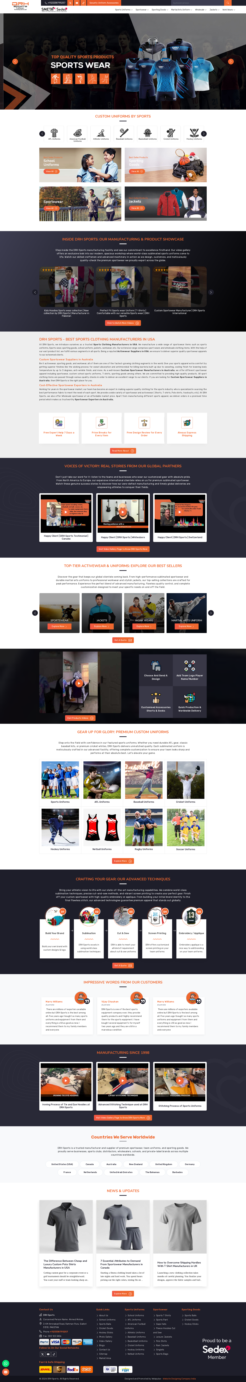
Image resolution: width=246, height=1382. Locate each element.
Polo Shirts (161, 1341)
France (67, 1172)
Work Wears (228, 10)
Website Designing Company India (179, 1379)
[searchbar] (228, 3)
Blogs (102, 1345)
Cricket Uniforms (135, 1345)
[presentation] (35, 292)
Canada (90, 1164)
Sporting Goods (159, 10)
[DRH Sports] (20, 6)
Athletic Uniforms (136, 1332)
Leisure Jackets (163, 1337)
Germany (190, 1164)
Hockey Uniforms (135, 1350)
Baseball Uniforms (136, 1337)
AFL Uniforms (134, 1320)
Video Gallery (105, 1341)
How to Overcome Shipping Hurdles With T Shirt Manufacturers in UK (179, 1264)
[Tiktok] (83, 3)
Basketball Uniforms (137, 1341)
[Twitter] (70, 3)
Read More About (120, 451)
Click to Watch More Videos (120, 323)
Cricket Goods (106, 1328)
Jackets (213, 10)
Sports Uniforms (122, 10)
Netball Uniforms (135, 1354)
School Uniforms (107, 1320)
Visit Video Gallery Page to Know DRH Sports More (123, 549)
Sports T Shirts (163, 1315)
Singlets (159, 1350)
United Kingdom (163, 1164)
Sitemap (103, 1354)
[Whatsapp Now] (5, 1363)
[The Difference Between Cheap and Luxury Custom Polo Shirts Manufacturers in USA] (66, 1227)
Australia (111, 1164)
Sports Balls (105, 1324)
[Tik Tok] (53, 1354)
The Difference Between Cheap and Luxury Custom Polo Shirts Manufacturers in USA (65, 1264)
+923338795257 (59, 1332)
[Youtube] (48, 1354)
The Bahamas (152, 1172)
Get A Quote (120, 640)
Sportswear (141, 10)
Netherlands (90, 1172)
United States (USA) (62, 1164)
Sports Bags (161, 1354)
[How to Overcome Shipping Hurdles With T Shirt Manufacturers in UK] (180, 1227)
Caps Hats (160, 1324)
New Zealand (136, 1164)
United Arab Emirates (121, 1172)
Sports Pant (161, 1320)
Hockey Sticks (106, 1332)
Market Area (105, 1358)
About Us (103, 1315)
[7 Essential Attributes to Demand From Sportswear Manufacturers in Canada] (123, 1227)
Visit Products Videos (78, 718)
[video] (80, 682)
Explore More (120, 861)
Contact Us (104, 1350)
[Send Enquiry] (5, 1372)
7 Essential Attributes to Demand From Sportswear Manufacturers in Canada (122, 1264)
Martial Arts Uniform (180, 10)
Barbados (177, 1172)
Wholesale (199, 10)
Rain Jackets (162, 1345)
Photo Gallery (105, 1337)
